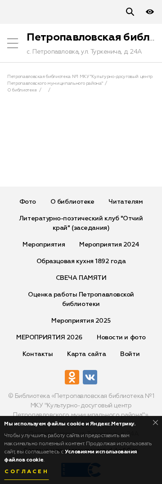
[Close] (155, 422)
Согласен (26, 472)
